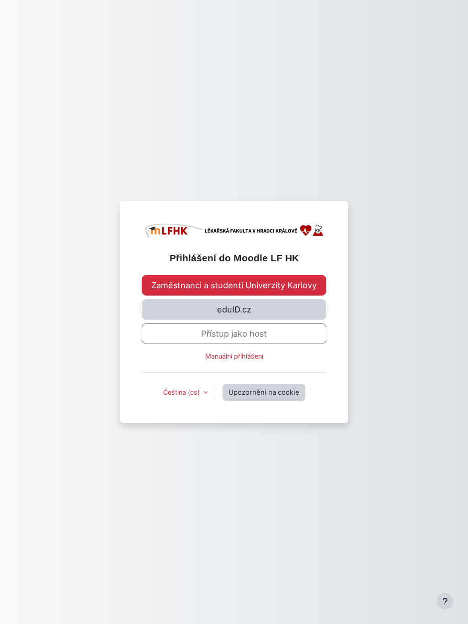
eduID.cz (234, 309)
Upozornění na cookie (264, 392)
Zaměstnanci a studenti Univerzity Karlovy (234, 285)
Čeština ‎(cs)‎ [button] (182, 392)
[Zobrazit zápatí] (445, 601)
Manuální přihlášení (234, 356)
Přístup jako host (234, 333)
